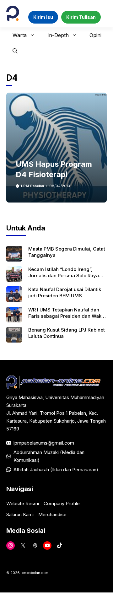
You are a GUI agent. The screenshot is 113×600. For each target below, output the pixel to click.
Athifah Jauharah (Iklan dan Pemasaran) (55, 470)
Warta (20, 35)
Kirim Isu (43, 17)
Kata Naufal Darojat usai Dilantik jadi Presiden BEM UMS (64, 292)
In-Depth (58, 35)
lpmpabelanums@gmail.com (43, 443)
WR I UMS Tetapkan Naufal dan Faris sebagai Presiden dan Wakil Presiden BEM (66, 316)
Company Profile (62, 503)
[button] (15, 51)
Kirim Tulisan (81, 17)
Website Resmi (22, 503)
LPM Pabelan (32, 186)
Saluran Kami (20, 514)
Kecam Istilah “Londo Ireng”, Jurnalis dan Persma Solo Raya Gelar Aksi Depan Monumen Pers (65, 275)
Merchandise (52, 514)
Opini (95, 35)
